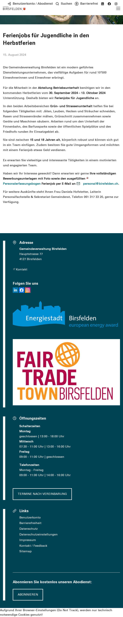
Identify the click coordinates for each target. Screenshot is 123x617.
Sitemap (25, 551)
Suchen (66, 3)
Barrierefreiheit (30, 523)
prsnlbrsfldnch (100, 183)
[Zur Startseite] (14, 8)
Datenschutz (28, 528)
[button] (118, 8)
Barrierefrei (89, 3)
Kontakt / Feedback (33, 545)
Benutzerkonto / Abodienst (33, 3)
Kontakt (21, 269)
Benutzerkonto (30, 517)
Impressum (27, 540)
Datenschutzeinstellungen (38, 534)
